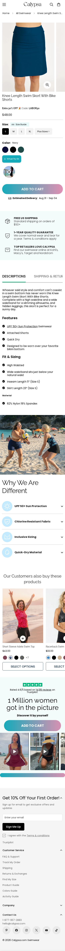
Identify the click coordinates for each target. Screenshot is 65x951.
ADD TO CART (32, 725)
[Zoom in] (47, 85)
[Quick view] (23, 638)
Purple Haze (5, 658)
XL (30, 131)
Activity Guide (10, 896)
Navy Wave (11, 658)
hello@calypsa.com (13, 923)
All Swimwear (23, 13)
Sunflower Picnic (22, 658)
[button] (58, 4)
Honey (60, 658)
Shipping (7, 868)
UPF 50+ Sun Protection (22, 326)
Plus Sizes (42, 131)
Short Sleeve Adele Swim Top (18, 646)
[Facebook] (16, 930)
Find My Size (9, 879)
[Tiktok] (56, 930)
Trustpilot (8, 842)
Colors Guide (9, 890)
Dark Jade (21, 150)
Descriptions (14, 276)
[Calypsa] (32, 4)
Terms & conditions (38, 835)
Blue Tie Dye (48, 658)
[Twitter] (36, 930)
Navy (5, 150)
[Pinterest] (6, 930)
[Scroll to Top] (59, 933)
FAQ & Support (11, 856)
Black (13, 150)
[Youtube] (46, 930)
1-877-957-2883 (12, 920)
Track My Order (11, 862)
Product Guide (10, 885)
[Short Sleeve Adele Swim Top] (22, 616)
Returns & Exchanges (14, 873)
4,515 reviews (43, 689)
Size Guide (21, 124)
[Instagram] (26, 930)
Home (6, 13)
